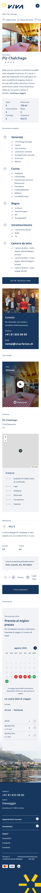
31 (7, 681)
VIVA (4, 14)
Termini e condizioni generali (10, 857)
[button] (36, 37)
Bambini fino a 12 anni (10, 727)
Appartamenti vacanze (12, 819)
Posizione (5, 414)
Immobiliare (7, 826)
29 (29, 677)
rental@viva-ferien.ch (19, 344)
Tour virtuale (6, 355)
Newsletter (6, 838)
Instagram (6, 843)
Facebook (6, 847)
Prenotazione (7, 601)
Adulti (7, 721)
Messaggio (9, 803)
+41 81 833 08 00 (16, 334)
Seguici (5, 833)
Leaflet (35, 467)
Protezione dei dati (32, 857)
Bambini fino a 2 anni (10, 735)
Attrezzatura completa (10, 128)
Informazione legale (23, 857)
